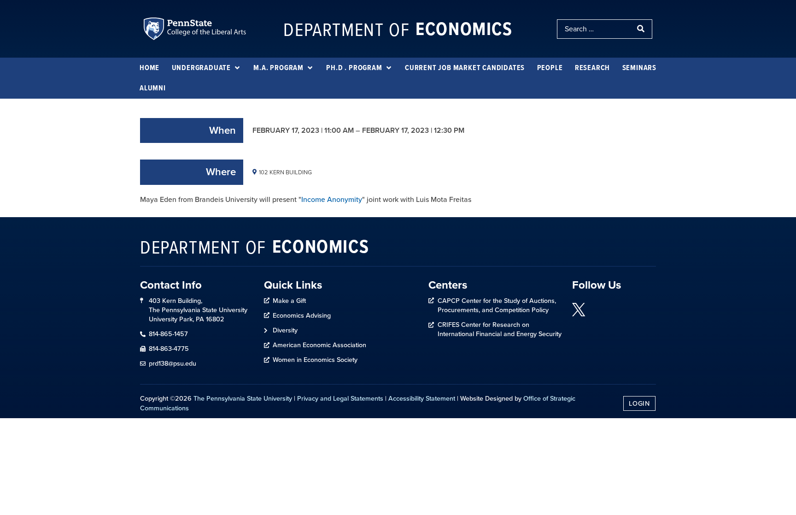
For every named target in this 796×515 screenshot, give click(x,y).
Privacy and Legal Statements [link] (340, 398)
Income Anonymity (331, 199)
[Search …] (594, 29)
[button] (207, 68)
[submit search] (642, 29)
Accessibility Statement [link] (421, 398)
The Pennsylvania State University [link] (242, 398)
